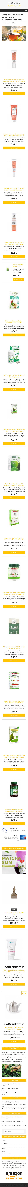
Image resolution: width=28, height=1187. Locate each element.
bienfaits (4, 1140)
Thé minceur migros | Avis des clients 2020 (13, 1109)
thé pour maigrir (6, 1153)
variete (3, 1151)
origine (3, 1148)
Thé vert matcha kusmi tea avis (10, 1088)
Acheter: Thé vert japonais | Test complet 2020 (14, 1125)
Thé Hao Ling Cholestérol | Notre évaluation (13, 1084)
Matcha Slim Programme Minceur (10, 1092)
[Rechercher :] (14, 1131)
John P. (14, 23)
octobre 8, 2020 (6, 23)
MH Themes (23, 1185)
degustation (5, 1143)
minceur (4, 1146)
